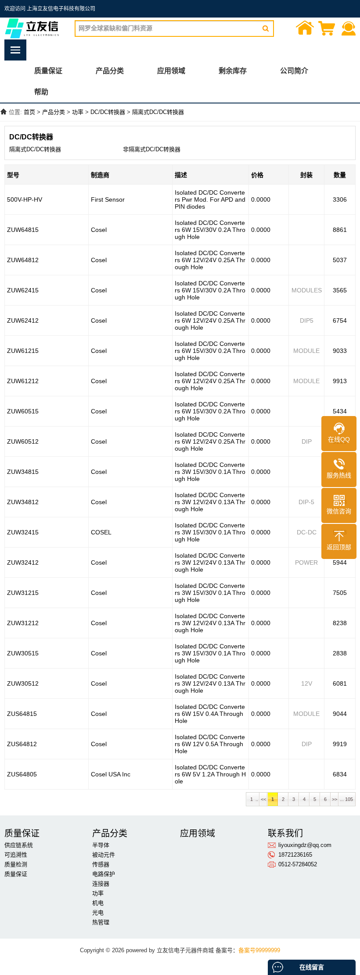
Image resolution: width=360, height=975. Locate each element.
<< (263, 799)
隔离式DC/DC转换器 (158, 112)
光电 (98, 912)
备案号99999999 (259, 950)
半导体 (100, 845)
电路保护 (103, 874)
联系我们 (349, 29)
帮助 (41, 92)
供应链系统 (18, 845)
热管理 (100, 922)
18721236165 (295, 854)
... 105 (347, 799)
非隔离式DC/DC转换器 (151, 149)
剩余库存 (233, 71)
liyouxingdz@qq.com (304, 845)
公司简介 (294, 71)
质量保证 (48, 71)
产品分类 (110, 71)
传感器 (100, 864)
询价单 (327, 29)
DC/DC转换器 (107, 112)
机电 (98, 903)
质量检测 (15, 864)
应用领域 (171, 71)
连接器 (100, 883)
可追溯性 (15, 854)
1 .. (253, 799)
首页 (305, 29)
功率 (77, 112)
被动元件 (103, 854)
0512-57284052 (297, 864)
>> (334, 799)
